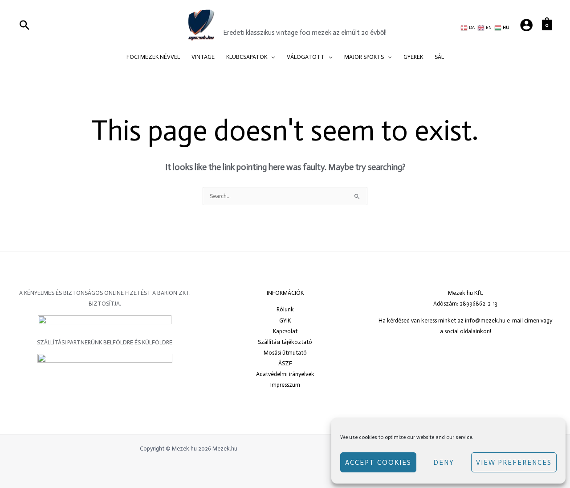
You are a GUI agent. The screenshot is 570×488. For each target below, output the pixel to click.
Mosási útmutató (285, 352)
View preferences (514, 463)
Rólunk (285, 309)
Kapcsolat (285, 331)
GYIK (285, 320)
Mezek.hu (250, 19)
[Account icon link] (526, 25)
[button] (271, 57)
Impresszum (285, 384)
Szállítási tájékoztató (285, 342)
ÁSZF (285, 363)
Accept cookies (378, 463)
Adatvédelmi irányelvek (285, 374)
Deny (443, 463)
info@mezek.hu (485, 320)
